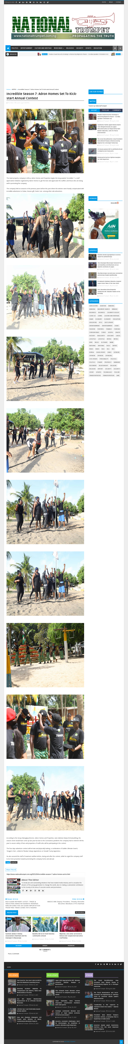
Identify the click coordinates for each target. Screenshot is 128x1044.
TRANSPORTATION (108, 375)
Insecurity (101, 335)
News (97, 349)
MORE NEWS (58, 48)
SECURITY (79, 48)
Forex (104, 332)
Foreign (117, 329)
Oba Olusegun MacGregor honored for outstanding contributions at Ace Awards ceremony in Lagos (109, 265)
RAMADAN (117, 362)
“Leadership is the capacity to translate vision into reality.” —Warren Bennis (106, 1007)
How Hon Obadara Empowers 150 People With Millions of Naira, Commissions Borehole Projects (29, 1019)
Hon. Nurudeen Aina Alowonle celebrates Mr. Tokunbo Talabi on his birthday (109, 291)
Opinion (92, 355)
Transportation (95, 375)
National (93, 345)
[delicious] (47, 2)
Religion (113, 365)
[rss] (37, 2)
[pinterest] (26, 2)
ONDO (109, 352)
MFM (91, 342)
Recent (94, 110)
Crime (100, 316)
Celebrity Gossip (113, 312)
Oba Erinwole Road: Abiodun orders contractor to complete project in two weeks (67, 992)
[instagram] (44, 2)
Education (116, 319)
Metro (78, 54)
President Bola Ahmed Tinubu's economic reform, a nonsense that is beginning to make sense (106, 1017)
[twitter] (19, 2)
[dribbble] (33, 2)
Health (118, 332)
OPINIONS (109, 355)
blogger (19, 945)
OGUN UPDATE (100, 352)
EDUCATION (98, 48)
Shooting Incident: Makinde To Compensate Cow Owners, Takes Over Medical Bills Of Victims (29, 990)
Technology (108, 372)
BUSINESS (101, 312)
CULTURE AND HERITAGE (43, 48)
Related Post (11, 913)
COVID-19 (93, 316)
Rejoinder (93, 365)
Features (101, 329)
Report (100, 369)
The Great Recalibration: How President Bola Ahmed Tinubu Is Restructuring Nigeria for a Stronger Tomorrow (110, 141)
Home (104, 2)
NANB (111, 342)
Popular (105, 110)
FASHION (92, 329)
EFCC (100, 322)
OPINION (100, 355)
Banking (111, 306)
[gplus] (23, 2)
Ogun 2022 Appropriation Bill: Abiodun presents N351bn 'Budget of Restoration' (67, 982)
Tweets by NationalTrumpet (97, 106)
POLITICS (15, 48)
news (91, 349)
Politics (92, 362)
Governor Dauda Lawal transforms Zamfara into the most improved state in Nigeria (106, 1027)
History (92, 335)
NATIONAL (101, 345)
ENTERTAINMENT (26, 48)
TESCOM (117, 372)
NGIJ (103, 349)
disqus (45, 945)
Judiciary (110, 335)
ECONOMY (107, 319)
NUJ (113, 349)
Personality (104, 359)
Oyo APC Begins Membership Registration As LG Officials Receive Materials (29, 1001)
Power (100, 362)
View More (81, 912)
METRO (14, 89)
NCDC (108, 345)
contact (118, 2)
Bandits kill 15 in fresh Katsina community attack (43, 935)
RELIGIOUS (70, 48)
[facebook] (16, 2)
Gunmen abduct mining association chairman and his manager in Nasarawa (16, 936)
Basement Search (104, 309)
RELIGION (92, 369)
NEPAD (115, 345)
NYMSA (92, 352)
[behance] (40, 2)
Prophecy (108, 362)
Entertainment (95, 326)
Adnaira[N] (114, 203)
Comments (117, 110)
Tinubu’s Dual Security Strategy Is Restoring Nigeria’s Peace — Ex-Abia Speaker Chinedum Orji (38, 54)
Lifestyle (93, 339)
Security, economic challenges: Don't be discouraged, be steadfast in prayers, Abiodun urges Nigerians (67, 1023)
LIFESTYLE (101, 339)
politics (113, 359)
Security (108, 369)
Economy (99, 319)
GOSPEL (110, 332)
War (118, 375)
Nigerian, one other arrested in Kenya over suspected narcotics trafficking (71, 936)
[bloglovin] (30, 2)
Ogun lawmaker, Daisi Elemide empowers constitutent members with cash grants (67, 1003)
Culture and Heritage (111, 316)
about (111, 2)
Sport (92, 372)
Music (97, 342)
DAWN (91, 319)
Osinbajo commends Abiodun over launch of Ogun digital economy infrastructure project (67, 1013)
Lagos (118, 335)
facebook (71, 945)
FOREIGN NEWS (94, 332)
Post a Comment (13, 954)
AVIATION (103, 306)
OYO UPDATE (93, 359)
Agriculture (94, 306)
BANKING (92, 309)
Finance (109, 329)
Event (117, 326)
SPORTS (88, 48)
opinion (116, 352)
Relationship (103, 365)
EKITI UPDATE (109, 322)
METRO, (27, 103)
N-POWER (104, 342)
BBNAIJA (114, 309)
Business (93, 312)
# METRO (14, 862)
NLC (108, 349)
